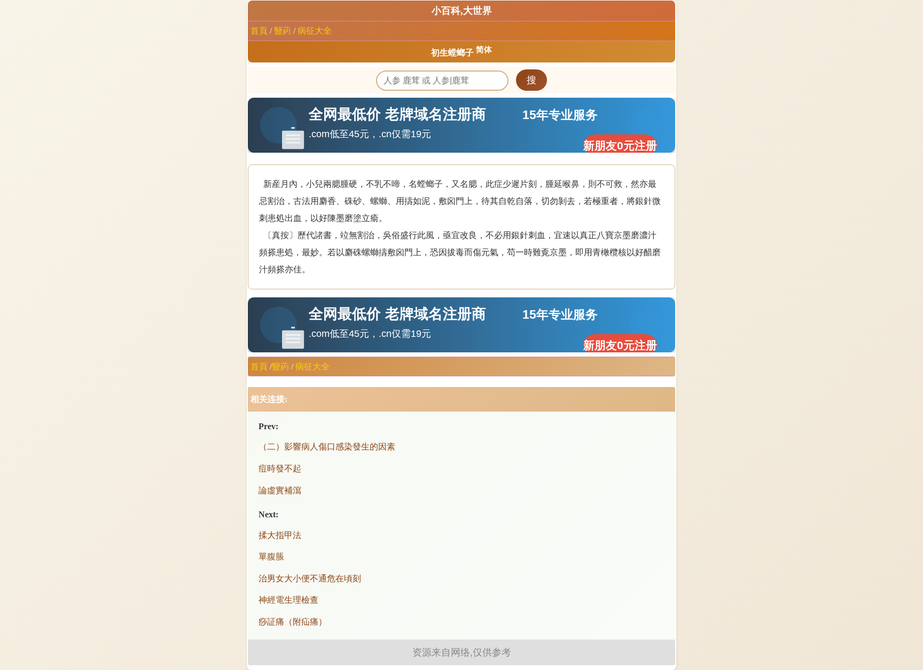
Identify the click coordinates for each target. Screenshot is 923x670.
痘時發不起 (280, 468)
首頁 (259, 30)
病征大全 (315, 30)
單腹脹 (271, 556)
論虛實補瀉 (280, 490)
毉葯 (282, 30)
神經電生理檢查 (288, 599)
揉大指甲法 (280, 535)
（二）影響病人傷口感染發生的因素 (327, 446)
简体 (484, 49)
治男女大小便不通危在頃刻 (310, 578)
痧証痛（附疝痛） (293, 621)
